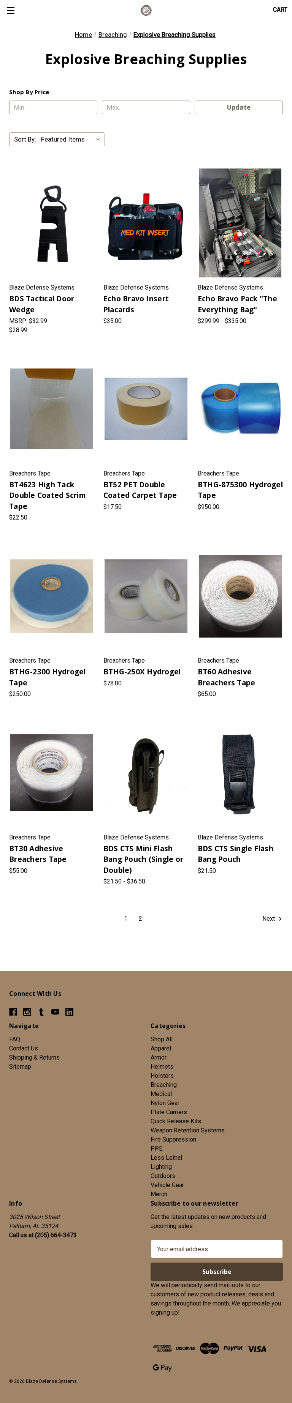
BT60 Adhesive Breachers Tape (227, 677)
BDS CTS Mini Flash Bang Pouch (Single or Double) (143, 859)
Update (239, 107)
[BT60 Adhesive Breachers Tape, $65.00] (240, 596)
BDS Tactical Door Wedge (41, 304)
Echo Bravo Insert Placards (136, 304)
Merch (159, 1194)
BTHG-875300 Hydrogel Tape (240, 490)
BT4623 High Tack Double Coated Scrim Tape (47, 495)
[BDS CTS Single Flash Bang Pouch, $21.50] (240, 772)
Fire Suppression (173, 1139)
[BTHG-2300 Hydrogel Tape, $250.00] (51, 596)
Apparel (161, 1048)
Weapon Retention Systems (188, 1130)
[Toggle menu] (10, 10)
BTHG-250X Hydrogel (142, 672)
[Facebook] (13, 1012)
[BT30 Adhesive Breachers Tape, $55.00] (51, 772)
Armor (159, 1057)
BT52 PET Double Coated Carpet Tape (140, 490)
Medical (161, 1094)
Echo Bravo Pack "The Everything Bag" (237, 304)
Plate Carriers (169, 1112)
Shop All (162, 1039)
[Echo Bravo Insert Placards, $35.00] (146, 222)
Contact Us (23, 1048)
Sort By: (25, 139)
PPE (156, 1148)
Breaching (164, 1084)
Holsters (162, 1075)
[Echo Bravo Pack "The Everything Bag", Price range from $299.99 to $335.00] (240, 222)
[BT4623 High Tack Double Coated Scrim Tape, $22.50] (51, 408)
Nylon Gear (165, 1103)
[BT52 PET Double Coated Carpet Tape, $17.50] (146, 408)
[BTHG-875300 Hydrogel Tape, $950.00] (240, 408)
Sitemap (20, 1066)
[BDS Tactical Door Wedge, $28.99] (51, 222)
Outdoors (163, 1175)
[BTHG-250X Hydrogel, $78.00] (146, 596)
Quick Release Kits (176, 1121)
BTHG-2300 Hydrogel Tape (47, 677)
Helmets (162, 1066)
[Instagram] (27, 1012)
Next (269, 918)
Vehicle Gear (167, 1185)
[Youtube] (55, 1012)
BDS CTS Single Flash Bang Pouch (235, 854)
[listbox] (72, 139)
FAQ (14, 1039)
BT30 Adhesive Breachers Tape (38, 854)
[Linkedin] (69, 1012)
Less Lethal (166, 1157)
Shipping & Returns (34, 1057)
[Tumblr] (41, 1012)
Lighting (161, 1166)
